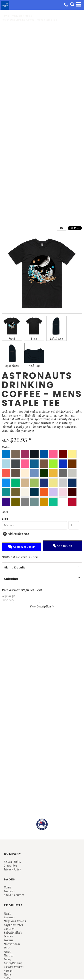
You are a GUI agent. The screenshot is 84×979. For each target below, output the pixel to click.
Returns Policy (12, 862)
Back (34, 338)
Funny (7, 959)
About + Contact (14, 895)
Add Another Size (18, 534)
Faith (7, 948)
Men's (28, 16)
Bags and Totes (13, 925)
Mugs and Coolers (15, 921)
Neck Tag (34, 365)
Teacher (8, 940)
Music (7, 951)
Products (16, 16)
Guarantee (10, 865)
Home (5, 16)
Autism (8, 971)
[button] (72, 4)
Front (12, 338)
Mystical (9, 955)
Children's (10, 928)
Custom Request (13, 967)
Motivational (12, 944)
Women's (9, 917)
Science (8, 936)
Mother (8, 974)
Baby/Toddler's (13, 932)
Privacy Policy (12, 869)
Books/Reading (13, 963)
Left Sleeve (56, 338)
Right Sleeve (12, 365)
